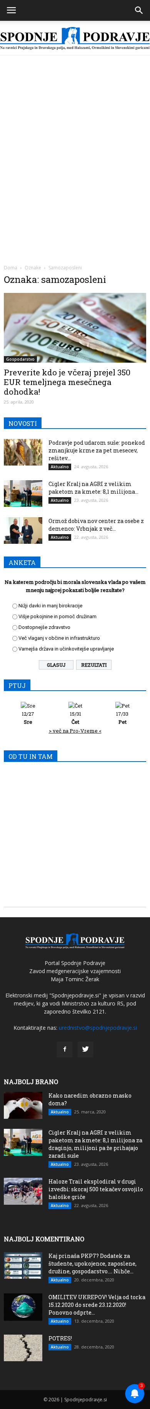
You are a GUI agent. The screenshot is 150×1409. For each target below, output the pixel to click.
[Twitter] (85, 1049)
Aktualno (60, 466)
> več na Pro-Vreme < (75, 730)
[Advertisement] (75, 134)
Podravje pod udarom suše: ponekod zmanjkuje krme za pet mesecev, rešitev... (96, 450)
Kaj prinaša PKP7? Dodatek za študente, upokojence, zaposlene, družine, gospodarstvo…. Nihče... (92, 1263)
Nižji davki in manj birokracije (50, 606)
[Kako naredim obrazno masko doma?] (23, 1105)
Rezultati (94, 665)
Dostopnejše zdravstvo (44, 627)
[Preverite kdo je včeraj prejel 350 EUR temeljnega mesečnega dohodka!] (75, 328)
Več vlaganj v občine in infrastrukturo (59, 638)
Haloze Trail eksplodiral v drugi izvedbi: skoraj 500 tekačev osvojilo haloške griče (95, 1189)
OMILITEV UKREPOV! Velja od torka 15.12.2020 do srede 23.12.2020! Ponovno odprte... (96, 1304)
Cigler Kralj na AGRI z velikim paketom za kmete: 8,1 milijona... (93, 487)
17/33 (122, 717)
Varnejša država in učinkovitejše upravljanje (66, 649)
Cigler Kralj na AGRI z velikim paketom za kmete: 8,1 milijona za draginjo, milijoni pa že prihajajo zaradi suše (95, 1144)
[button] (139, 10)
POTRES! (60, 1338)
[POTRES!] (23, 1348)
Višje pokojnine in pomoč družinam (57, 616)
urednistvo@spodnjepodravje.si (98, 1027)
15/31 (75, 717)
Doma (10, 267)
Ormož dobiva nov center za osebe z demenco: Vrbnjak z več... (96, 524)
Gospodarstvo (20, 359)
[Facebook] (64, 1049)
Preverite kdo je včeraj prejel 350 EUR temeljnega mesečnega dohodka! (67, 382)
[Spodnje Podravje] (75, 38)
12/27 (28, 717)
